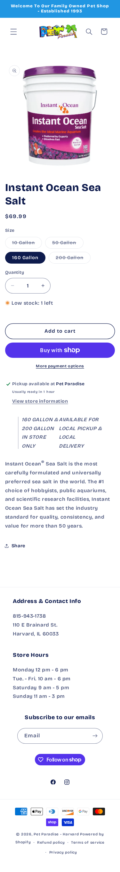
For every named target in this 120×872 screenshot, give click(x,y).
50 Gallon (67, 244)
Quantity (14, 272)
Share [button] (18, 546)
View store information (40, 401)
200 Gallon (73, 259)
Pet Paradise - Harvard (56, 834)
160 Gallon (25, 257)
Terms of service (88, 842)
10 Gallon (27, 244)
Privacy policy (63, 852)
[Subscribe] (95, 736)
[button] (13, 31)
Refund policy (51, 842)
